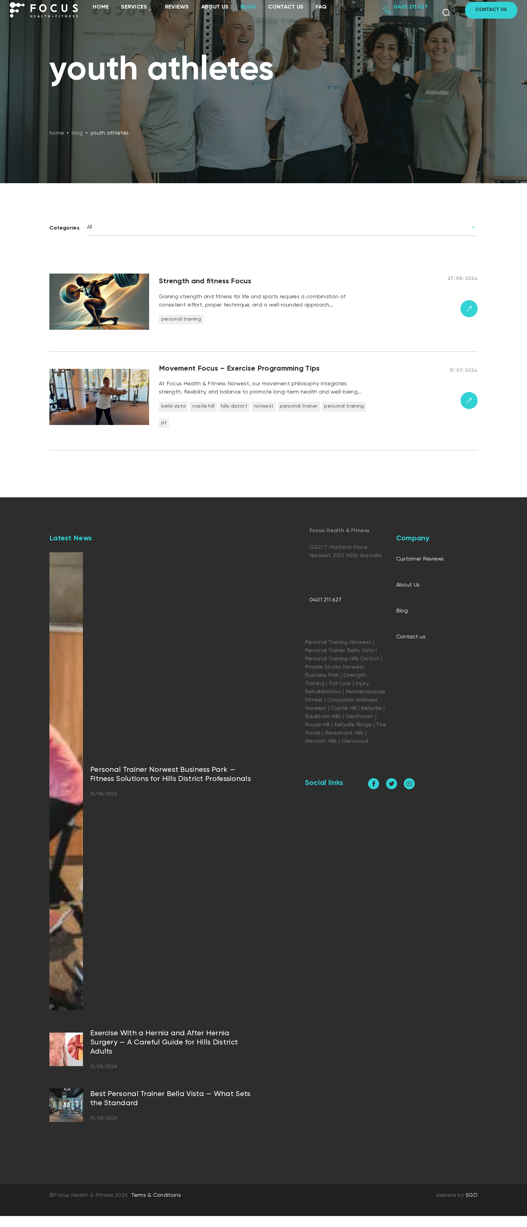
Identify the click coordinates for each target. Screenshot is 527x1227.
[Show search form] (446, 13)
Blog (248, 7)
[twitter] (391, 783)
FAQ (321, 7)
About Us (214, 7)
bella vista (173, 406)
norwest (263, 406)
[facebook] (373, 783)
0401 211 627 (326, 600)
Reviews (177, 7)
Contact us (285, 7)
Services (134, 7)
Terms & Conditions (156, 1195)
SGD (472, 1195)
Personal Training (181, 319)
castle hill (203, 406)
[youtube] (409, 783)
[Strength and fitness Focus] (263, 309)
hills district (234, 406)
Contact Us (491, 9)
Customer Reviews (420, 559)
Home (101, 7)
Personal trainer (298, 406)
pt (164, 422)
